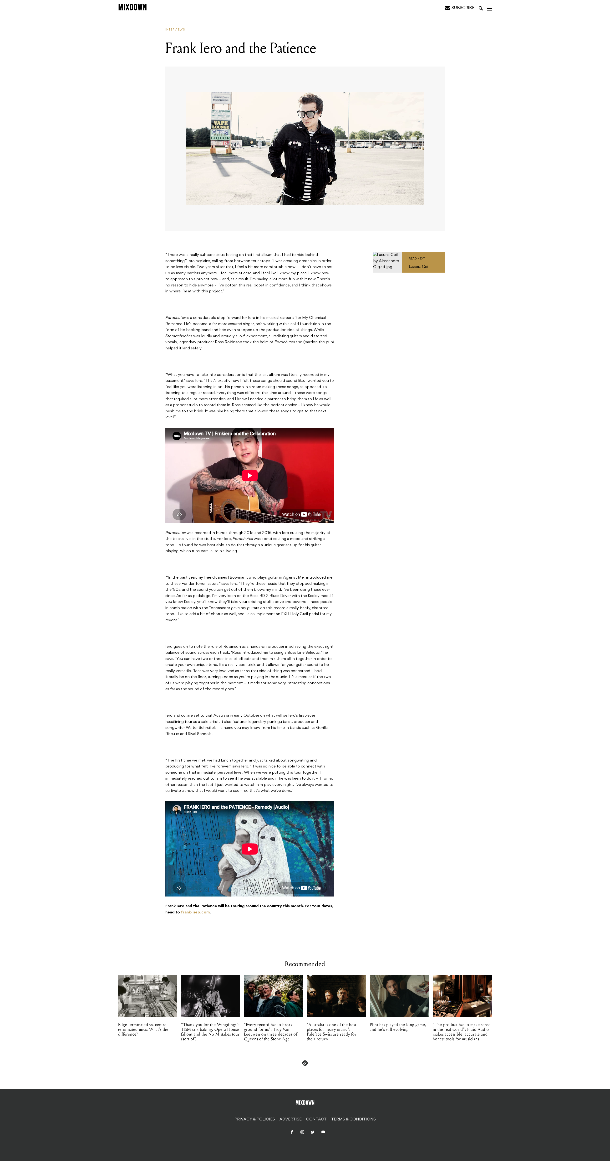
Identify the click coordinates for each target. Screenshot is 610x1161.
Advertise (291, 1119)
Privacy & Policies (254, 1119)
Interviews (175, 29)
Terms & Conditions (353, 1119)
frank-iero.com (195, 912)
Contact (316, 1119)
